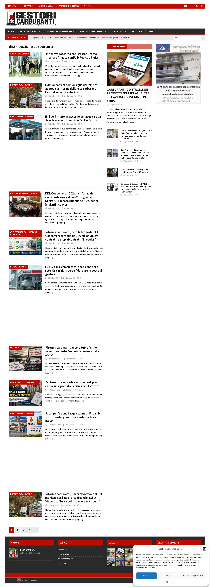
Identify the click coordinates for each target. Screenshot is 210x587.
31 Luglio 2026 (54, 61)
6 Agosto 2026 (115, 104)
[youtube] (185, 6)
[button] (204, 549)
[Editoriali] (25, 358)
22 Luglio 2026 (54, 208)
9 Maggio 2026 (54, 424)
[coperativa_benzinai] (178, 102)
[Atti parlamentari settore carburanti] (25, 242)
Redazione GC (70, 61)
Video (151, 31)
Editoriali (12, 6)
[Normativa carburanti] (25, 95)
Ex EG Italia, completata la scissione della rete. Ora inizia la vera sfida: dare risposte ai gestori (73, 270)
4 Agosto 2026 (128, 175)
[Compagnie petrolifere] (25, 127)
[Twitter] (196, 6)
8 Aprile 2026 (53, 505)
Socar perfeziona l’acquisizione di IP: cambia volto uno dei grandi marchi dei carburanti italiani (73, 417)
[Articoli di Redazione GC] (13, 555)
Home (11, 31)
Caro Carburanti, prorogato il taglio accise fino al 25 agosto (134, 170)
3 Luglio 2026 (53, 278)
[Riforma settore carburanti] (25, 204)
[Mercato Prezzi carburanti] (25, 393)
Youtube (87, 6)
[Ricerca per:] (187, 37)
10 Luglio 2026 (54, 243)
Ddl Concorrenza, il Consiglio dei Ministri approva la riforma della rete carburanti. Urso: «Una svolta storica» (71, 88)
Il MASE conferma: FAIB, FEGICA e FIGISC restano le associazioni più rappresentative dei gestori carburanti (136, 134)
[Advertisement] (153, 17)
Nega (168, 575)
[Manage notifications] (19, 579)
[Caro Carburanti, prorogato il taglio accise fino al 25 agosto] (112, 172)
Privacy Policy (171, 582)
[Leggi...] (132, 121)
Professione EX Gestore (69, 6)
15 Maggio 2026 (54, 389)
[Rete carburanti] (25, 277)
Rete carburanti (29, 31)
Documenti (62, 563)
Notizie (136, 31)
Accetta (146, 575)
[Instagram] (202, 6)
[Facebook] (191, 6)
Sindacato (118, 31)
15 (81, 243)
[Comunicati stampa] (25, 64)
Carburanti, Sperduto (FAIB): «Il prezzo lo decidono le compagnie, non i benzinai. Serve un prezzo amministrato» (136, 188)
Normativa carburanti (59, 31)
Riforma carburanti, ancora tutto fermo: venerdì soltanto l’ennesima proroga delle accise (72, 351)
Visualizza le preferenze (193, 575)
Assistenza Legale (46, 6)
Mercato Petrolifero (92, 31)
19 (83, 358)
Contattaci (28, 6)
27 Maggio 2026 (55, 358)
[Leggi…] (78, 75)
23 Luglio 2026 (54, 96)
